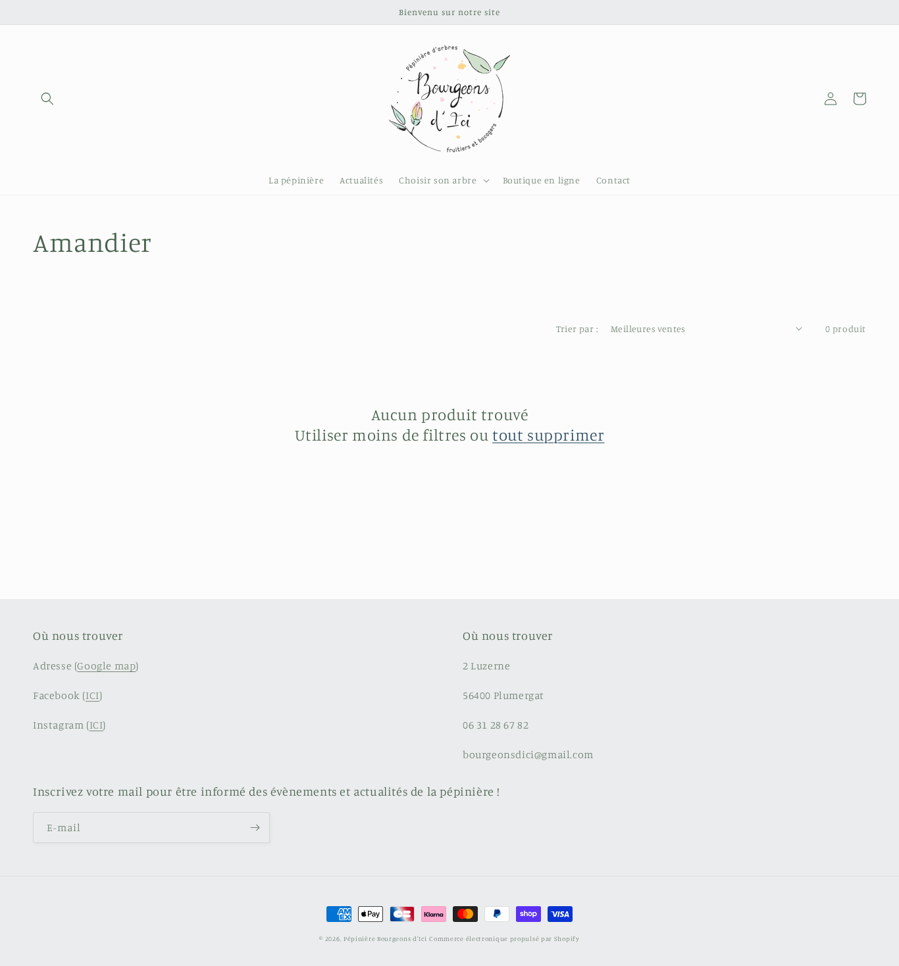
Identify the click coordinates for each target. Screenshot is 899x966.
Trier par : (577, 328)
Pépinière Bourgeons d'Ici (385, 938)
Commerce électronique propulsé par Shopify (504, 938)
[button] (47, 98)
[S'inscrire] (254, 827)
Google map (106, 665)
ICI (92, 695)
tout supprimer (548, 435)
